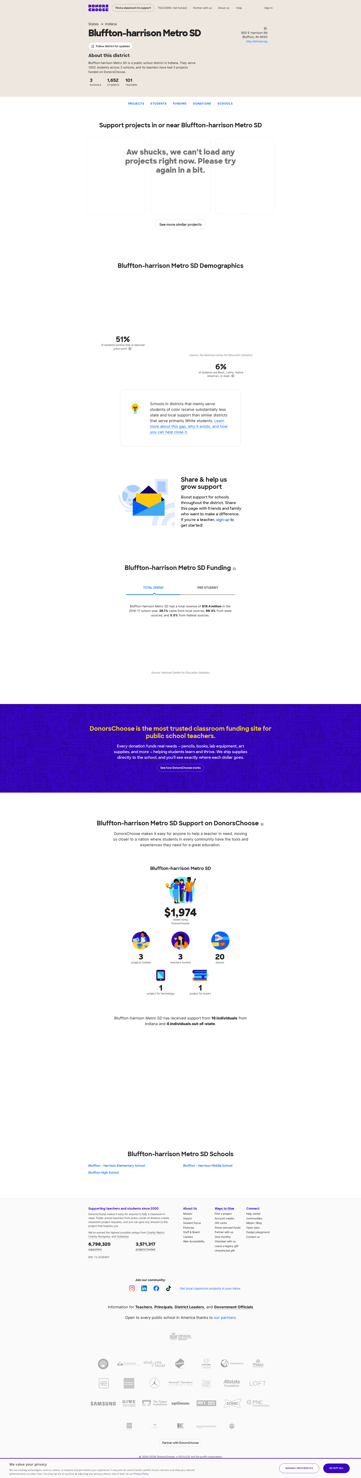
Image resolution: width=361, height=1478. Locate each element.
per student (207, 588)
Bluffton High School (103, 1173)
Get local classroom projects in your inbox (210, 1288)
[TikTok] (168, 1288)
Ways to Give (224, 1209)
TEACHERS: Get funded (172, 7)
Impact (187, 1218)
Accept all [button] (336, 1468)
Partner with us (202, 7)
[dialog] (180, 1468)
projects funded (145, 1246)
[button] (299, 1468)
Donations (202, 103)
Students (158, 103)
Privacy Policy (141, 1473)
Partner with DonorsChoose (180, 1443)
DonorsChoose (98, 8)
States (93, 24)
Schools (225, 103)
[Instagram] (132, 1288)
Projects (136, 103)
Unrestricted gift (225, 1250)
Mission (187, 1213)
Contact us (253, 1236)
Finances (188, 1227)
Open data (252, 1227)
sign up (222, 519)
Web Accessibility (194, 1241)
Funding (180, 103)
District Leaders (189, 1307)
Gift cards (221, 1222)
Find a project (223, 1213)
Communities (254, 1218)
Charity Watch (155, 1232)
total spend (153, 588)
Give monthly (223, 1236)
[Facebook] (156, 1288)
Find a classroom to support (133, 8)
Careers (188, 1236)
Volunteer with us (225, 1241)
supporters (99, 1246)
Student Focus (192, 1222)
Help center (253, 1213)
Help (239, 7)
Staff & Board (191, 1232)
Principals (163, 1307)
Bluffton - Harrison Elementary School (116, 1166)
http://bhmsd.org (256, 41)
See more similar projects (180, 224)
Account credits (224, 1218)
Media (250, 1222)
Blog (259, 1222)
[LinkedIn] (144, 1288)
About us (223, 7)
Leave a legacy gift (226, 1246)
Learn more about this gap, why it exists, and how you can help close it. (189, 426)
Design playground (258, 1232)
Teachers (143, 1307)
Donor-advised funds (227, 1227)
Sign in (268, 7)
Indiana (111, 24)
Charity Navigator (99, 1236)
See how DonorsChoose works (180, 767)
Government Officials (233, 1307)
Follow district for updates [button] (113, 46)
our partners (225, 1317)
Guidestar (123, 1236)
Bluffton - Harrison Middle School (207, 1166)
